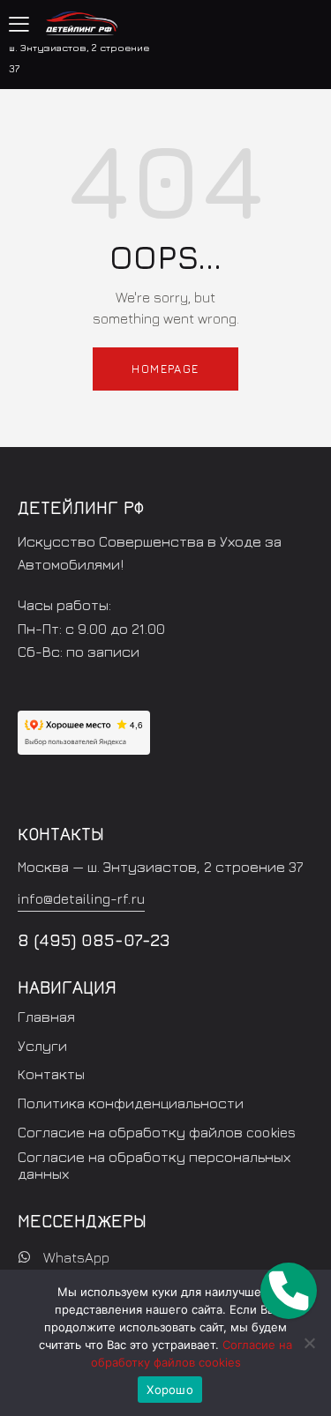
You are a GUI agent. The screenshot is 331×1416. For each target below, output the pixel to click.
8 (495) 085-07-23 (94, 940)
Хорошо (170, 1389)
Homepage (165, 368)
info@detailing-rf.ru (81, 898)
